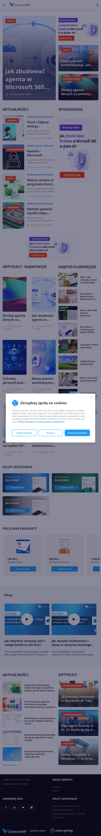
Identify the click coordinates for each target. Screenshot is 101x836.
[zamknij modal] (91, 397)
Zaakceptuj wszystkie (77, 433)
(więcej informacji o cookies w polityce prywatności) (41, 421)
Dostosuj (51, 433)
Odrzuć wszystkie (24, 433)
